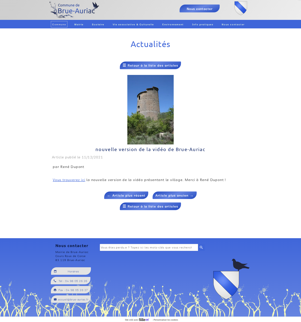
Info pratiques (203, 24)
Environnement (173, 24)
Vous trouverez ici (69, 180)
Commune (59, 24)
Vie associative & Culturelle (133, 24)
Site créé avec (132, 320)
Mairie (79, 24)
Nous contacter (233, 24)
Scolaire (98, 24)
